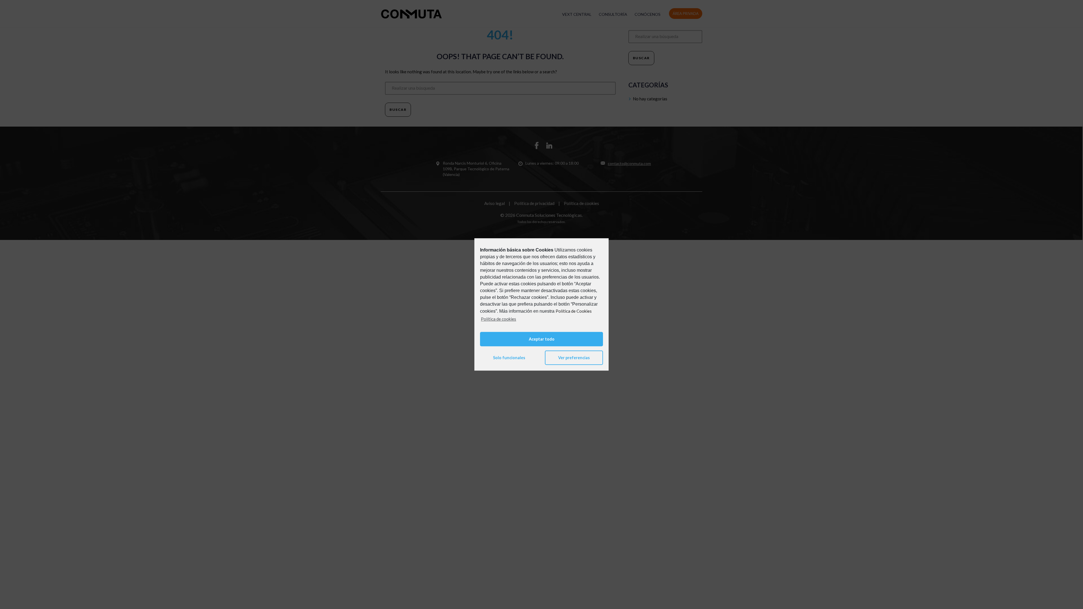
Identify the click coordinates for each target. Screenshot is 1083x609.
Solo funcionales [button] (509, 357)
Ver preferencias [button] (574, 357)
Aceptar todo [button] (541, 339)
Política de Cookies (574, 311)
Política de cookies (498, 318)
